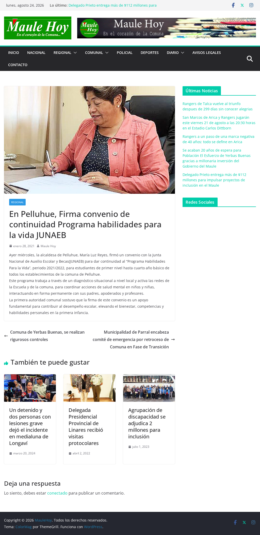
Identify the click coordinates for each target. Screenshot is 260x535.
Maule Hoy (48, 246)
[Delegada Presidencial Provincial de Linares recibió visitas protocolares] (89, 378)
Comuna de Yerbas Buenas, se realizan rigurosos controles (47, 335)
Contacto (17, 64)
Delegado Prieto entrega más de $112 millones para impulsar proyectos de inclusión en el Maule (214, 180)
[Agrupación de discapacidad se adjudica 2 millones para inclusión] (149, 378)
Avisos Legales (206, 52)
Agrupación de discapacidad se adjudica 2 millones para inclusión (147, 423)
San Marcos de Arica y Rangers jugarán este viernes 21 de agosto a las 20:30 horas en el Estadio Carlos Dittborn (219, 122)
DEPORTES (150, 52)
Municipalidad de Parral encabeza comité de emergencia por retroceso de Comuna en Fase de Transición (131, 339)
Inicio (13, 52)
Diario (173, 52)
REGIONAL (62, 52)
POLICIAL (125, 52)
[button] (74, 52)
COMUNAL (94, 52)
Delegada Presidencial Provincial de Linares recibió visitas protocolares (86, 427)
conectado (57, 493)
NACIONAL (36, 52)
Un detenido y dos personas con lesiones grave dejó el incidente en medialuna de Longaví (30, 427)
